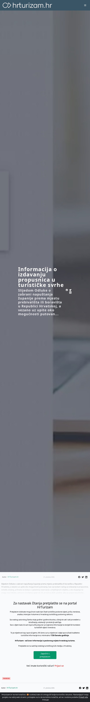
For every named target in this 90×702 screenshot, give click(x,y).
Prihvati (45, 700)
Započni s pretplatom (45, 655)
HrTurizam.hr (12, 688)
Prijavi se (59, 665)
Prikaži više (83, 697)
